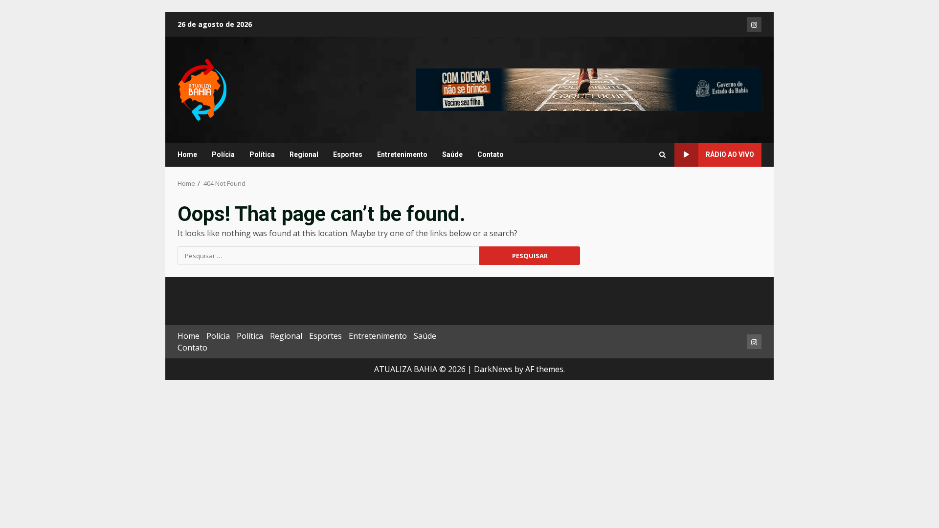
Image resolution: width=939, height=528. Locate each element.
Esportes (347, 154)
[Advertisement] (588, 89)
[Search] (662, 155)
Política (262, 154)
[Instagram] (754, 24)
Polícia (223, 154)
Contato (490, 154)
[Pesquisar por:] (328, 255)
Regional (304, 154)
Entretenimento (402, 154)
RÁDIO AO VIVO (730, 154)
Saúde (452, 154)
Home (187, 154)
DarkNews (493, 369)
